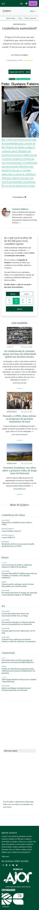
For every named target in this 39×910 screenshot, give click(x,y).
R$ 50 (23, 301)
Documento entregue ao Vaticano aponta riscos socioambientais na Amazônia (18, 623)
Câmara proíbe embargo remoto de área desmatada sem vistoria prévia (18, 585)
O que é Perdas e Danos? (11, 531)
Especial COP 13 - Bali (19, 71)
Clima (20, 18)
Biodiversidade (10, 18)
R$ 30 (16, 301)
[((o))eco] (7, 11)
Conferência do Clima (24, 79)
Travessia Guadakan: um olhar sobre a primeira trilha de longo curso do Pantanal (19, 470)
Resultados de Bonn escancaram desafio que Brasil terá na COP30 (18, 545)
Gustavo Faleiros (19, 55)
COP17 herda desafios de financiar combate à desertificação (19, 680)
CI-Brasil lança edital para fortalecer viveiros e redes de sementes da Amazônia (19, 640)
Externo (10, 347)
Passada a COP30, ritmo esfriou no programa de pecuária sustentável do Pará (19, 418)
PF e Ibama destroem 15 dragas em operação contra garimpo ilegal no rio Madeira (19, 593)
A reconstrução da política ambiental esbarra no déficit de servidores (17, 565)
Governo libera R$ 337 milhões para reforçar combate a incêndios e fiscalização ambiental (19, 575)
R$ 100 (29, 301)
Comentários (18, 197)
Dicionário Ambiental (8, 529)
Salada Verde (5, 520)
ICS (3, 606)
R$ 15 (9, 301)
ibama (5, 557)
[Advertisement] (19, 726)
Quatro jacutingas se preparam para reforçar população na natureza (16, 689)
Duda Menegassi (19, 489)
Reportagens (19, 24)
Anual (26, 294)
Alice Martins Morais (19, 434)
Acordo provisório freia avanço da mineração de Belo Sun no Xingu (15, 614)
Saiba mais (5, 856)
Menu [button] (32, 11)
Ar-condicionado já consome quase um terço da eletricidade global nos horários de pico (19, 353)
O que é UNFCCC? (8, 537)
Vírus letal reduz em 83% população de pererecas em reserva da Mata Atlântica (18, 661)
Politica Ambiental (30, 18)
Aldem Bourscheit (20, 383)
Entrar (6, 907)
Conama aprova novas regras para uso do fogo (18, 631)
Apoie (33, 3)
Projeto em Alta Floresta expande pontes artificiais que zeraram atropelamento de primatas (18, 670)
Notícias (4, 582)
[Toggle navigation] (26, 3)
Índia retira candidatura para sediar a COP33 (17, 523)
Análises (4, 562)
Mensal (12, 294)
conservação (8, 652)
